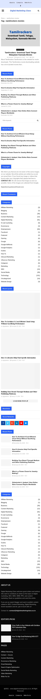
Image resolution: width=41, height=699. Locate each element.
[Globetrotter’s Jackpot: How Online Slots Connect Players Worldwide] (6, 484)
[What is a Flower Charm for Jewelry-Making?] (6, 473)
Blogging (4, 210)
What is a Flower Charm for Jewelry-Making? (17, 104)
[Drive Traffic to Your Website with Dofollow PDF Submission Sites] (6, 628)
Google (3, 241)
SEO (2, 269)
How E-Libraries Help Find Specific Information (18, 88)
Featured (4, 235)
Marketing (4, 266)
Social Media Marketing (9, 670)
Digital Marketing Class (20, 11)
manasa (11, 57)
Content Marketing (7, 217)
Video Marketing (6, 673)
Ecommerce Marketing (8, 661)
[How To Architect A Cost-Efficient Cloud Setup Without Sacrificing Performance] (20, 306)
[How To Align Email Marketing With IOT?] (6, 639)
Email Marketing (6, 664)
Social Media (5, 272)
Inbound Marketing (7, 257)
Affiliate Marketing (7, 207)
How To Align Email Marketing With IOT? (25, 636)
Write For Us (28, 2)
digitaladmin (6, 326)
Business (4, 213)
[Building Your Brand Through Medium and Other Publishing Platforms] (20, 376)
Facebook (4, 232)
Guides (3, 251)
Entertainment (20, 49)
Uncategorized (6, 278)
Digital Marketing (6, 220)
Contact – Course (7, 655)
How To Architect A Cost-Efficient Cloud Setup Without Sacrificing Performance (24, 438)
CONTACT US (6, 180)
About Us (12, 2)
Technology (5, 275)
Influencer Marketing (8, 260)
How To (3, 254)
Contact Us (20, 2)
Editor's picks (8, 619)
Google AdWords (6, 244)
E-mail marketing (6, 223)
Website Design (6, 281)
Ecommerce (5, 226)
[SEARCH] (37, 120)
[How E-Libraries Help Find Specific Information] (20, 342)
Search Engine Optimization (10, 667)
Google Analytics (6, 247)
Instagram (4, 263)
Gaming (3, 238)
